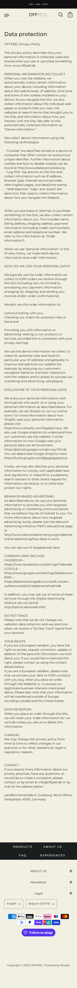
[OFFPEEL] (38, 15)
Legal (38, 893)
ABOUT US (38, 871)
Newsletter (38, 882)
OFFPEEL (36, 965)
